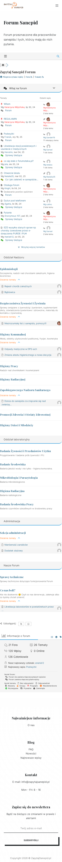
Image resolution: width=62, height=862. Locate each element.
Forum (8, 110)
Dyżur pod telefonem (15, 200)
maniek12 (9, 236)
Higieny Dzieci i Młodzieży (16, 425)
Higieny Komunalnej (13, 334)
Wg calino (47, 204)
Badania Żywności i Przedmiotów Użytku (25, 451)
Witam (7, 104)
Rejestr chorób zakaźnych (18, 286)
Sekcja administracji (13, 532)
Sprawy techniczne (12, 577)
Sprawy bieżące (13, 155)
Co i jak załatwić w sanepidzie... (21, 179)
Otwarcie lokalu (12, 173)
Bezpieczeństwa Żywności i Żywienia (22, 303)
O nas (31, 725)
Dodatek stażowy (13, 550)
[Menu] (56, 5)
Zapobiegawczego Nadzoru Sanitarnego (25, 390)
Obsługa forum (11, 185)
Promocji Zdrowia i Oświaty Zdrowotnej (25, 414)
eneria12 (39, 663)
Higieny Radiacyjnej (12, 379)
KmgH (7, 188)
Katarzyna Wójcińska (14, 107)
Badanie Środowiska (13, 464)
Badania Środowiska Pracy (17, 504)
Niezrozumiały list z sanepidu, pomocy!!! (25, 323)
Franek (7, 137)
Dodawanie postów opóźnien (18, 191)
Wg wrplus (47, 165)
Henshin (8, 152)
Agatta (7, 204)
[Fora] (3, 65)
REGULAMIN (10, 118)
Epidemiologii (9, 269)
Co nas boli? (7, 590)
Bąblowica (9, 292)
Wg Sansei (47, 149)
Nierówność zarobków (16, 544)
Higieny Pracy (9, 366)
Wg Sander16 (49, 137)
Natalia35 (9, 176)
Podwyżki (9, 133)
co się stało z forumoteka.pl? (19, 161)
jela (6, 164)
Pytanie (8, 212)
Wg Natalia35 (49, 177)
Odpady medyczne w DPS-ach (20, 349)
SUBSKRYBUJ (31, 840)
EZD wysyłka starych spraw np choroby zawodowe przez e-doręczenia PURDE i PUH (18, 230)
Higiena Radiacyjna (12, 491)
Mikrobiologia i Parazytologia (19, 477)
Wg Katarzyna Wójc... (49, 109)
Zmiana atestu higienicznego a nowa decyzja (27, 355)
